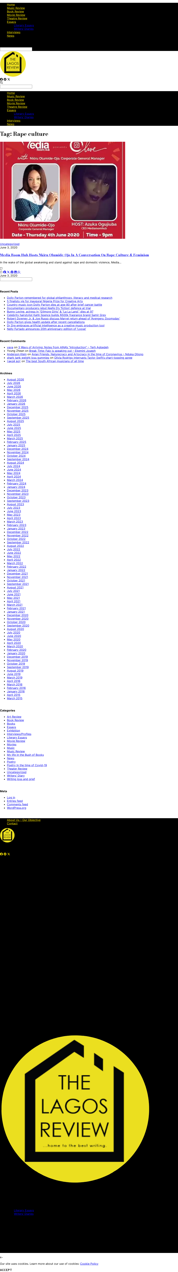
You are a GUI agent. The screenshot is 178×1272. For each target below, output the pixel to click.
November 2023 (18, 494)
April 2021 (13, 601)
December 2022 (17, 532)
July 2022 (13, 549)
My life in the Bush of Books (25, 755)
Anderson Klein (17, 354)
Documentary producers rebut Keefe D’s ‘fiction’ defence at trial (49, 308)
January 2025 (16, 445)
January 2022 (16, 570)
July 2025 (13, 424)
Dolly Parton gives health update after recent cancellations (46, 322)
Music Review (16, 8)
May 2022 (13, 556)
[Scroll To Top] (1, 1257)
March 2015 (14, 698)
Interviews (13, 32)
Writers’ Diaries (24, 28)
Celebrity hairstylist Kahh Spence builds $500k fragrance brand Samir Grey (56, 315)
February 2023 (16, 525)
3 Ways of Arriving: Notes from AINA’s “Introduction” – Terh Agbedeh (63, 347)
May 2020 (13, 639)
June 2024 (14, 469)
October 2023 (16, 497)
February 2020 (16, 650)
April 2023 (14, 518)
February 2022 (16, 566)
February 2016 (16, 688)
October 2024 (16, 455)
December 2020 (17, 615)
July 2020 (13, 632)
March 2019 (14, 677)
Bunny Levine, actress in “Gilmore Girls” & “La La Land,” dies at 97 (50, 311)
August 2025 (15, 421)
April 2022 (14, 559)
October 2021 (16, 580)
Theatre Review (17, 18)
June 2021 (14, 594)
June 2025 (14, 428)
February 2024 (16, 483)
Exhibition (13, 730)
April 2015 (13, 695)
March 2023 (15, 521)
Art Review (14, 716)
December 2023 (17, 490)
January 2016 (16, 691)
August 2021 (15, 587)
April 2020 (14, 643)
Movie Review (16, 15)
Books (11, 723)
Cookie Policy (89, 1263)
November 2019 (17, 660)
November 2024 (18, 452)
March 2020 (15, 646)
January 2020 (16, 653)
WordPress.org (16, 808)
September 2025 (18, 417)
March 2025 (15, 438)
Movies (11, 744)
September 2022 (18, 542)
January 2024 (16, 487)
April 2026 (14, 393)
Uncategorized (9, 244)
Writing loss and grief (21, 779)
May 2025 (13, 431)
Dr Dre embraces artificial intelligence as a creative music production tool (55, 325)
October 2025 (16, 414)
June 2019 (14, 674)
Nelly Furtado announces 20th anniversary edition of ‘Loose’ (46, 329)
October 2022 (16, 539)
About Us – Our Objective (24, 820)
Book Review (15, 11)
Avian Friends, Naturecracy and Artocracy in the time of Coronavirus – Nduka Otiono (87, 354)
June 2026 (14, 386)
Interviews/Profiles (19, 734)
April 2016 (13, 681)
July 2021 (13, 591)
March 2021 (14, 604)
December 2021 (17, 573)
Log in (11, 797)
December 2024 (17, 449)
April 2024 (14, 476)
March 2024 (15, 480)
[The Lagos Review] (13, 76)
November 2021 (17, 577)
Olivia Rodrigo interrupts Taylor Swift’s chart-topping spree (93, 357)
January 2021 (16, 611)
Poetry (11, 761)
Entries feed (15, 801)
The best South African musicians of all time (55, 361)
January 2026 (16, 403)
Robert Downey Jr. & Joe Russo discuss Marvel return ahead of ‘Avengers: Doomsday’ (63, 318)
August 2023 (15, 504)
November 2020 (18, 618)
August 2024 (15, 462)
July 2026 (13, 383)
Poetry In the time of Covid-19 (27, 765)
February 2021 (16, 608)
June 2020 (14, 636)
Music (11, 748)
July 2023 (13, 507)
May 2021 (13, 598)
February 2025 (16, 442)
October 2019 (16, 663)
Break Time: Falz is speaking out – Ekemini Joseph (62, 350)
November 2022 (18, 535)
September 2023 (18, 500)
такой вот (14, 361)
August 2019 (15, 670)
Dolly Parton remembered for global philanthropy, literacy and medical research (59, 297)
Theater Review (17, 768)
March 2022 (15, 563)
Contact (12, 823)
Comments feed (17, 804)
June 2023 (14, 511)
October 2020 (16, 622)
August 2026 (15, 379)
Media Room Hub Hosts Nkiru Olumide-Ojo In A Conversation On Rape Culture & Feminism (74, 254)
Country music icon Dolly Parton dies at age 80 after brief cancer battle (54, 304)
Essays (11, 22)
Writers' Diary (16, 775)
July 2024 (13, 466)
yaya (10, 347)
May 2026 (13, 390)
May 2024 (13, 473)
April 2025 (14, 435)
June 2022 (14, 552)
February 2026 (16, 400)
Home (11, 4)
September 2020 (18, 625)
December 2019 (17, 656)
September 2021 (18, 584)
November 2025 (18, 410)
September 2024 (18, 459)
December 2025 (17, 407)
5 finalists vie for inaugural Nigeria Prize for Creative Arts (45, 301)
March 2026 (15, 397)
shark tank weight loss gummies (28, 357)
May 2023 (13, 514)
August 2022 (15, 546)
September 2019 (18, 667)
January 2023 (16, 528)
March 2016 (14, 684)
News (10, 35)
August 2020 (15, 629)
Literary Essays (24, 25)
